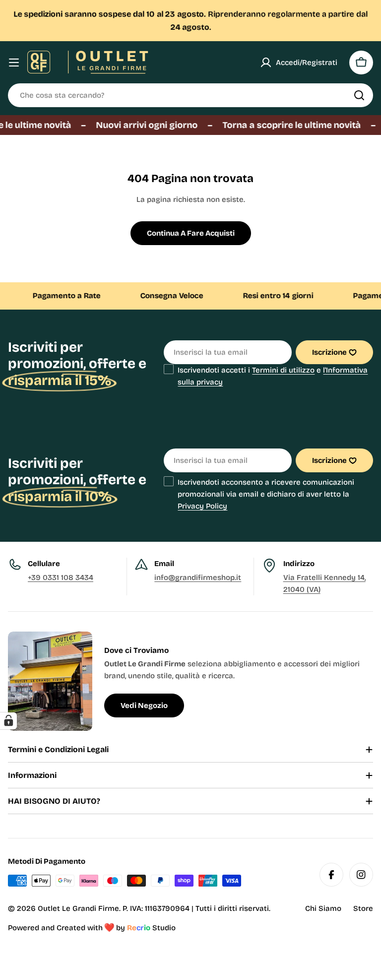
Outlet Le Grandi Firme (78, 908)
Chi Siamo (323, 908)
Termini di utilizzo (283, 370)
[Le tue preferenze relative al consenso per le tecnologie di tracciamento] (8, 720)
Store (363, 908)
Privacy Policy (202, 506)
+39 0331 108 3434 (60, 577)
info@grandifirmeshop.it (197, 577)
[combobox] (190, 95)
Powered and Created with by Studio (92, 927)
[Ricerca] (359, 95)
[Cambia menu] (14, 62)
